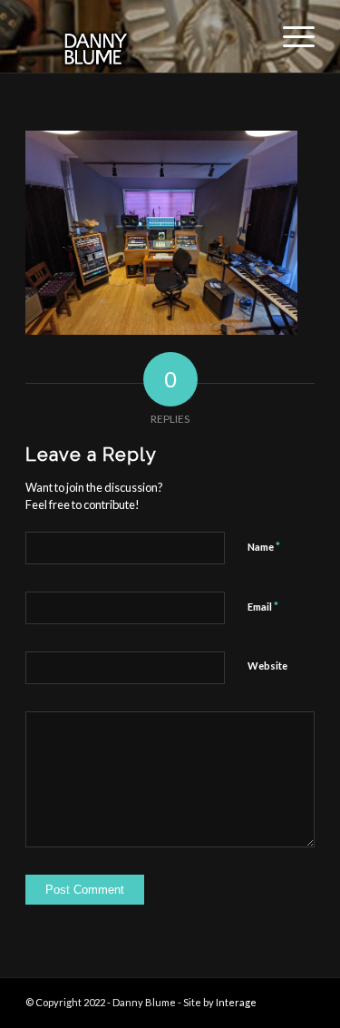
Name (264, 546)
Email (263, 606)
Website (267, 665)
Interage (236, 1002)
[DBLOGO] (141, 36)
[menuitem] (290, 36)
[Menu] (290, 36)
